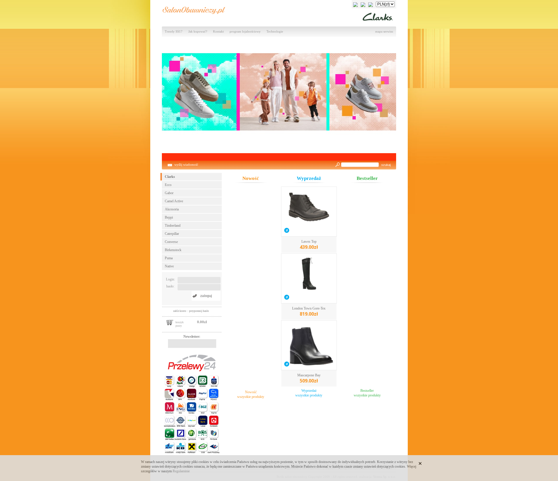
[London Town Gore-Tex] (309, 279)
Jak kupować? (197, 31)
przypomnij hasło (199, 311)
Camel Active (174, 201)
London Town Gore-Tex (309, 311)
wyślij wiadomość (186, 164)
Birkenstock (173, 250)
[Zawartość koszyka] (170, 322)
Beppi (169, 217)
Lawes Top (309, 244)
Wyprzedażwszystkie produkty (308, 393)
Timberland (172, 225)
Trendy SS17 (174, 31)
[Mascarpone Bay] (309, 346)
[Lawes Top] (309, 212)
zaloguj (206, 296)
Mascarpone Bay (309, 378)
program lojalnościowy (245, 31)
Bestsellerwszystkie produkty (367, 393)
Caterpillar (172, 234)
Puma (169, 258)
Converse (171, 242)
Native (169, 266)
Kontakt (218, 31)
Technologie (275, 31)
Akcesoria (172, 209)
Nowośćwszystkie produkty (250, 394)
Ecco (168, 185)
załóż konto (180, 311)
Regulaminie (181, 471)
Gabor (169, 193)
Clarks (170, 177)
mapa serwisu (384, 31)
